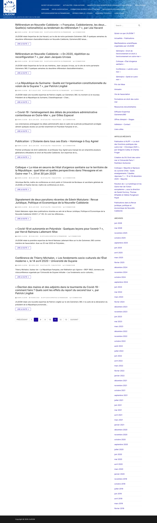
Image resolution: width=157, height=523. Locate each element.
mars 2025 (118, 257)
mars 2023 (118, 326)
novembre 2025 (120, 233)
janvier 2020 (119, 474)
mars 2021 (118, 420)
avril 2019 (118, 498)
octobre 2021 (119, 390)
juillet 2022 (118, 351)
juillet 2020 (118, 449)
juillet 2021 (118, 400)
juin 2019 (118, 494)
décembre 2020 (120, 430)
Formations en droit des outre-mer (126, 100)
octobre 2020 (120, 439)
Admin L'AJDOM (22, 32)
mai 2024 (118, 292)
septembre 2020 (121, 444)
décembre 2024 (120, 267)
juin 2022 (118, 356)
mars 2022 (118, 366)
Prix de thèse (119, 84)
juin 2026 (118, 223)
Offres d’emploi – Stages (124, 119)
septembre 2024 (121, 282)
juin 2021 (118, 405)
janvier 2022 (119, 376)
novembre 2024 (120, 272)
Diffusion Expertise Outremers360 (58, 32)
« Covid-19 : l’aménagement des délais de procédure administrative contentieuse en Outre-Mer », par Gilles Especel (56, 114)
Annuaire (117, 89)
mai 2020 (118, 459)
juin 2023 (118, 316)
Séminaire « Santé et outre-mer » (127, 78)
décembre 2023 (120, 307)
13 (66, 319)
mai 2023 (118, 321)
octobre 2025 (120, 238)
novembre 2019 (120, 479)
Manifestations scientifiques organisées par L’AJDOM (125, 44)
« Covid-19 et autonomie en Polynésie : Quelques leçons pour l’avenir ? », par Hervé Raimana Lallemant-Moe (59, 230)
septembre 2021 (121, 395)
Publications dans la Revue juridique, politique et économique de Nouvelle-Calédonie (125, 207)
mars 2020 (118, 469)
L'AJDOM (9, 14)
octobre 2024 (120, 277)
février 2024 (119, 302)
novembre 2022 (120, 336)
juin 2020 (118, 454)
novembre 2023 (120, 312)
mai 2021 (118, 410)
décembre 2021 (120, 380)
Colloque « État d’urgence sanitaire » (126, 62)
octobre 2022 (120, 341)
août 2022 (118, 346)
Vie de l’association (122, 94)
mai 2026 (118, 228)
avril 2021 (118, 415)
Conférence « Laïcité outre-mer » (127, 70)
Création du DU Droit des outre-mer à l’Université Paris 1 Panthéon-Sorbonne (127, 160)
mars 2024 (118, 297)
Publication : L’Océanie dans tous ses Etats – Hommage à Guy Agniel (56, 141)
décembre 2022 (120, 331)
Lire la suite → (23, 44)
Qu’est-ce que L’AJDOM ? (124, 33)
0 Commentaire (79, 32)
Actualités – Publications (124, 38)
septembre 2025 (121, 243)
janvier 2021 (119, 425)
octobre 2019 (119, 484)
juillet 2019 (118, 489)
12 (61, 319)
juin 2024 (118, 287)
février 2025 (119, 262)
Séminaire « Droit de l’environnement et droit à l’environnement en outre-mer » (128, 53)
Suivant (74, 319)
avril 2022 (118, 361)
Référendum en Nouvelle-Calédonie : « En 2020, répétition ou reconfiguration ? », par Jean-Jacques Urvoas (52, 55)
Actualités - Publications (51, 119)
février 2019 (119, 508)
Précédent (22, 319)
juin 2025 (118, 248)
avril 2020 (118, 464)
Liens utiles (118, 129)
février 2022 (119, 371)
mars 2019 (118, 503)
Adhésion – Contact (122, 124)
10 (50, 319)
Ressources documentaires (125, 107)
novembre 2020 (120, 435)
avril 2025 (118, 253)
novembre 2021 (120, 385)
